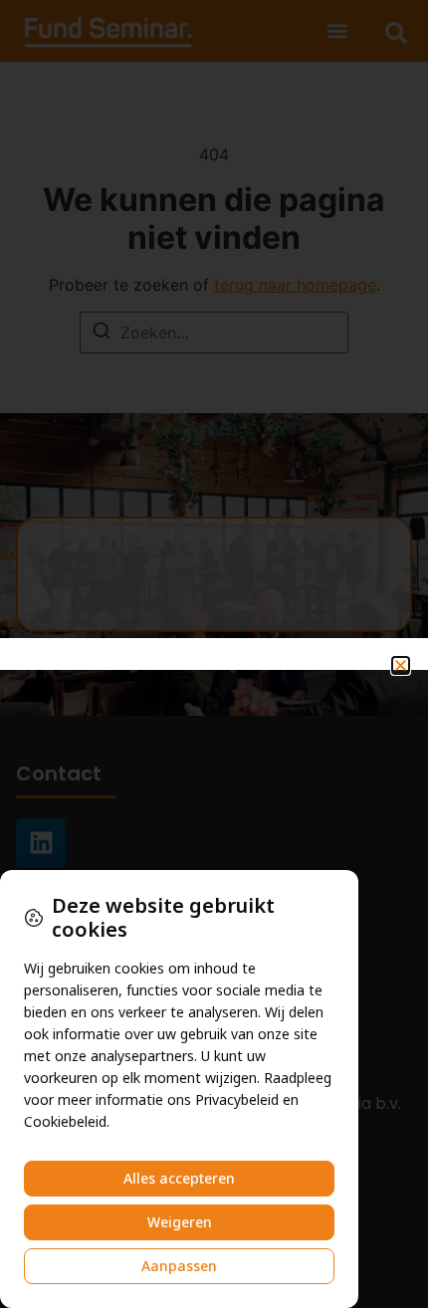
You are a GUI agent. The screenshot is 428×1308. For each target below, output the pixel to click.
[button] (400, 665)
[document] (214, 654)
